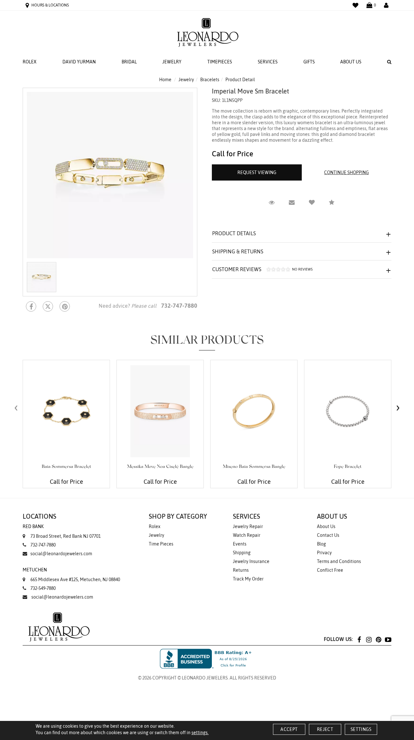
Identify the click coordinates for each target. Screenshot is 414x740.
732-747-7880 (43, 544)
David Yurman (79, 61)
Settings (361, 729)
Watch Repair (246, 535)
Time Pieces (161, 544)
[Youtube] (388, 639)
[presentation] (16, 407)
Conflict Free (330, 570)
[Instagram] (368, 639)
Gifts (309, 61)
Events (239, 544)
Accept (289, 729)
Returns (241, 570)
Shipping (242, 552)
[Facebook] (31, 306)
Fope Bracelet (348, 467)
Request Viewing (256, 172)
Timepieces (219, 61)
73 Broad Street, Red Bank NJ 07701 (62, 531)
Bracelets (209, 79)
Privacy (324, 552)
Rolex (30, 61)
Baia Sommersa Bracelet (66, 467)
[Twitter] (48, 306)
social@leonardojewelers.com (61, 553)
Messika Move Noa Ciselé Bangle (160, 467)
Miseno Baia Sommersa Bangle (254, 467)
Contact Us (328, 535)
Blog (321, 544)
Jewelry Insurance (251, 561)
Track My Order (248, 578)
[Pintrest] (65, 306)
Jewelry (171, 61)
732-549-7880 (43, 588)
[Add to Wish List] (311, 202)
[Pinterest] (378, 639)
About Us (350, 61)
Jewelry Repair (248, 526)
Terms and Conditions (339, 561)
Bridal (129, 61)
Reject (325, 729)
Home (165, 79)
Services (268, 61)
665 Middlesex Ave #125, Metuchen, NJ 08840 (71, 574)
